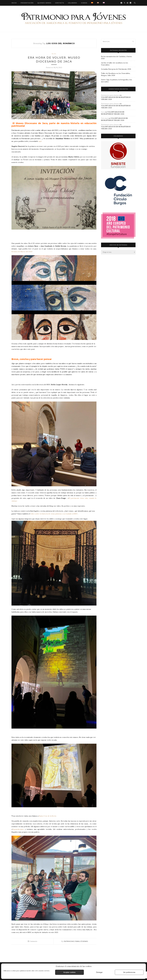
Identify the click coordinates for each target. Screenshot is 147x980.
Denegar (99, 972)
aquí (40, 141)
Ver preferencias (129, 972)
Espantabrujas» (18, 829)
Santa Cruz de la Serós (47, 816)
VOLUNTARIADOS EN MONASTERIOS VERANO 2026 (112, 113)
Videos (84, 3)
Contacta (59, 3)
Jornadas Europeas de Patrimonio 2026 (116, 69)
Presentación (27, 3)
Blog (54, 54)
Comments (32, 941)
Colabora (72, 3)
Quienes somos (44, 3)
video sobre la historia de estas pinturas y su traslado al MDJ (54, 514)
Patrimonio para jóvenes (76, 941)
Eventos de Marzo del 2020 (21, 252)
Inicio (14, 3)
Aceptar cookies (69, 972)
